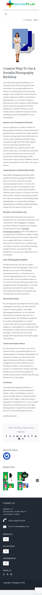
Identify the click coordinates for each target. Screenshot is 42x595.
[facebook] (4, 574)
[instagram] (11, 574)
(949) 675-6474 (19, 521)
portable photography (10, 416)
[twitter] (7, 574)
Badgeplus (17, 583)
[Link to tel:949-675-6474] (4, 520)
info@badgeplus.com (22, 526)
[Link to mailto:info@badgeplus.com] (4, 526)
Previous (28, 20)
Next (35, 20)
